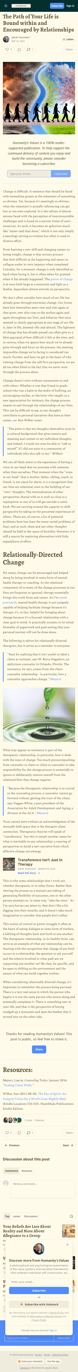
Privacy (38, 1354)
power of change (61, 279)
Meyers (55, 679)
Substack (24, 1367)
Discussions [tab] (31, 1216)
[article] (39, 1238)
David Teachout (21, 37)
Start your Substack (31, 1361)
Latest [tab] (16, 1216)
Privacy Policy (39, 1320)
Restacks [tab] (27, 1170)
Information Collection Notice (46, 1316)
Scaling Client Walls (18, 1085)
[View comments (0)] (19, 49)
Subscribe (57, 5)
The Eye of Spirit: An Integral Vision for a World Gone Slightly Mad (34, 1096)
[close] (67, 1244)
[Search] (71, 1216)
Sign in (70, 5)
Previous (14, 1145)
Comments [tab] (11, 1170)
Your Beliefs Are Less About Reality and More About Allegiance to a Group (27, 1231)
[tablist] (18, 1170)
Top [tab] (7, 1216)
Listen (70, 39)
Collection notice (60, 1354)
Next (66, 1145)
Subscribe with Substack (41, 1304)
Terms (47, 1354)
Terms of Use (56, 1312)
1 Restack (39, 1120)
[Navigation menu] (5, 5)
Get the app (53, 1361)
